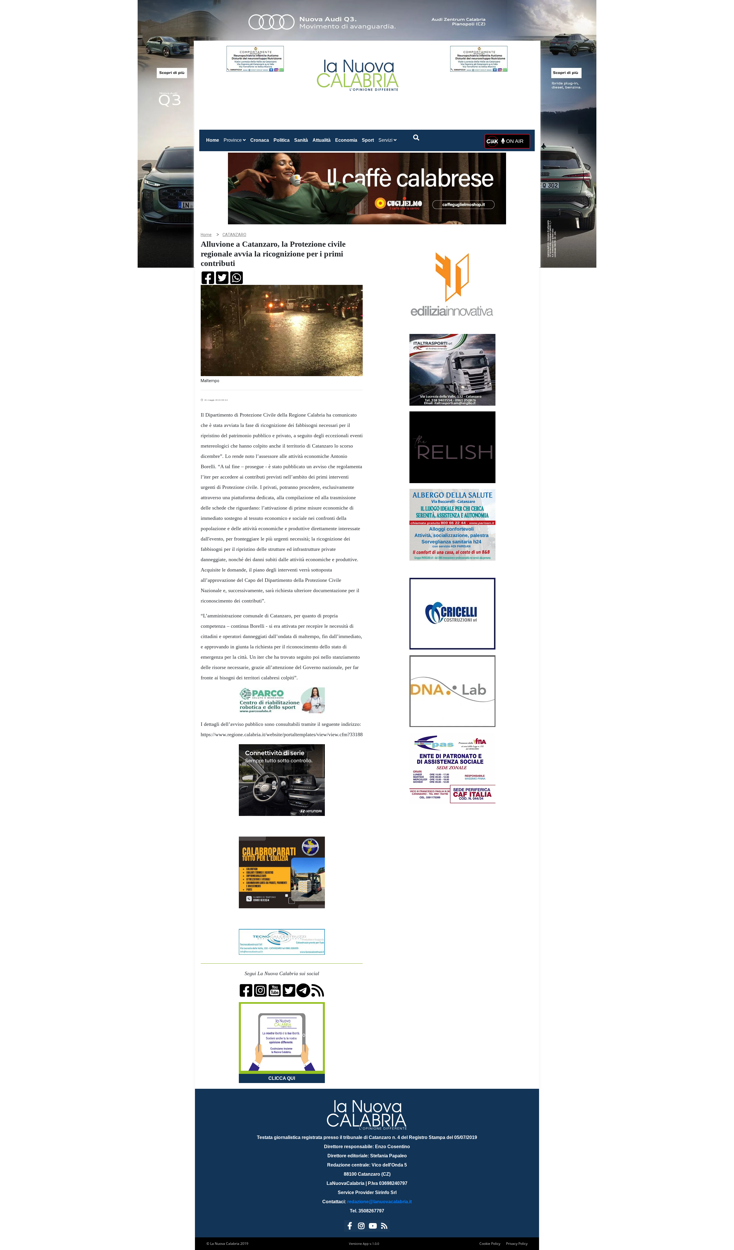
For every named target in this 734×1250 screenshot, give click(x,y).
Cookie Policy (489, 1243)
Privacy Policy (517, 1243)
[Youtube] (372, 1226)
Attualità (322, 140)
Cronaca (259, 140)
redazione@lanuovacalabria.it (379, 1201)
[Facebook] (350, 1226)
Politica (282, 140)
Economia (346, 140)
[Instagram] (361, 1226)
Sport (368, 140)
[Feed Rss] (384, 1226)
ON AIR (514, 141)
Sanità (301, 140)
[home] (358, 73)
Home (213, 140)
